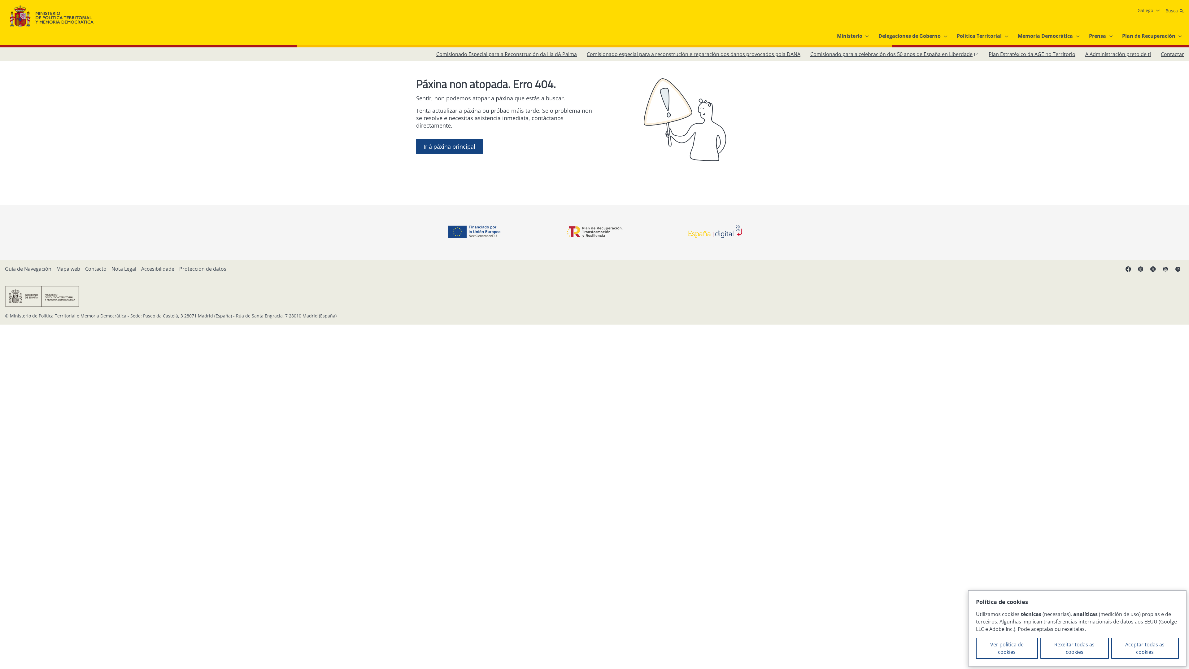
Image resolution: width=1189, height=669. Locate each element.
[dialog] (1077, 628)
